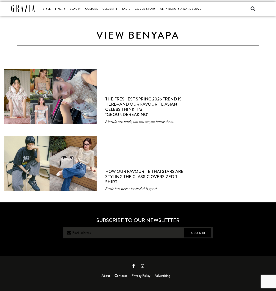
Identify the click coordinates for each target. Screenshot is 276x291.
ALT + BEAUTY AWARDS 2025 (180, 9)
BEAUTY (75, 9)
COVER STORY (145, 9)
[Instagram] (142, 266)
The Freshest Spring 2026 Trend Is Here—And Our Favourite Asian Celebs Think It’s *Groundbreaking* (143, 107)
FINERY (60, 9)
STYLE (47, 9)
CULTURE (91, 9)
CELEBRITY (110, 9)
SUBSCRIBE (198, 233)
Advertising (162, 275)
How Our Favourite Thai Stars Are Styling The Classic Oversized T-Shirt (144, 176)
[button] (253, 9)
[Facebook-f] (134, 266)
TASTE (126, 9)
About (106, 275)
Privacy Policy (141, 275)
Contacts (120, 275)
